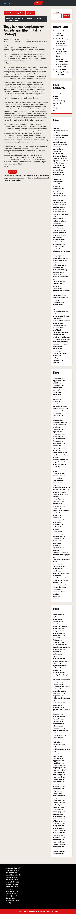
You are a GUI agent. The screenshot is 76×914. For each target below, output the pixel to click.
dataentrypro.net (58, 624)
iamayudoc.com (58, 219)
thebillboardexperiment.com (61, 321)
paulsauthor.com (58, 733)
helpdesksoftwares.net (60, 126)
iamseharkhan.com (59, 642)
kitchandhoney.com (59, 499)
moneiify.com (57, 663)
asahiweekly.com (58, 226)
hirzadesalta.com (58, 165)
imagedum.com (58, 305)
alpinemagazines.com (59, 448)
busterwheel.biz (58, 527)
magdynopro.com (58, 789)
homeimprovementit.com (60, 131)
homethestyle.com (58, 193)
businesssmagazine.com (60, 409)
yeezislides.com (57, 140)
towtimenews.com (58, 684)
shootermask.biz (58, 525)
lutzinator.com (57, 284)
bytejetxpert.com (58, 849)
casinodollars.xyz (58, 538)
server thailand (13, 873)
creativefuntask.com (59, 207)
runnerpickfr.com (58, 385)
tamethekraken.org (59, 281)
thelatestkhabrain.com (60, 645)
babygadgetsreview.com (60, 460)
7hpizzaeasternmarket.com (61, 487)
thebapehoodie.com (59, 703)
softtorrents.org (58, 267)
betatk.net (56, 594)
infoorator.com (57, 483)
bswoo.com (56, 599)
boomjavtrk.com (58, 360)
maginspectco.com (59, 851)
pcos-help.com (57, 392)
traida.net (56, 497)
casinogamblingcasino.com (61, 682)
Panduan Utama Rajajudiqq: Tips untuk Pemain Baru (62, 72)
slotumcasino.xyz (58, 534)
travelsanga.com (58, 571)
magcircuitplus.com (59, 842)
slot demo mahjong (59, 101)
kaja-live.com (57, 427)
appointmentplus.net (59, 578)
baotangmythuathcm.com (61, 689)
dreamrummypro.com (60, 626)
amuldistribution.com (59, 195)
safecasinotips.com (59, 244)
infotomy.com (57, 747)
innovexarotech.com (59, 837)
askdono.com (57, 402)
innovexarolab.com (59, 819)
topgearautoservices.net (60, 332)
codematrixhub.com (59, 800)
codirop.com (57, 397)
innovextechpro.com (59, 775)
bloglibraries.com (58, 696)
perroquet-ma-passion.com (61, 339)
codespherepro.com (59, 823)
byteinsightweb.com (59, 765)
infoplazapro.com (58, 791)
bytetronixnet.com (58, 847)
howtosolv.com (57, 504)
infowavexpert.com (59, 796)
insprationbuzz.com (59, 635)
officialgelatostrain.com (60, 311)
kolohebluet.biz (57, 522)
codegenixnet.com (58, 826)
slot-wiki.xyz (56, 545)
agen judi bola (10, 875)
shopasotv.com (57, 569)
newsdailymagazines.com (61, 135)
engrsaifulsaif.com (58, 209)
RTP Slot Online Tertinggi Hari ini (14, 13)
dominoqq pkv (57, 94)
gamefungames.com (59, 202)
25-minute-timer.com (59, 205)
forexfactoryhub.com (59, 425)
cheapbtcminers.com (59, 212)
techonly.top (57, 404)
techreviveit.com (58, 793)
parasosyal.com (58, 705)
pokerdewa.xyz (57, 543)
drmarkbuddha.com (59, 476)
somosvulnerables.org (60, 270)
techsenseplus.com (59, 803)
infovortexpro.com (58, 840)
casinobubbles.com (59, 170)
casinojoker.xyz (57, 541)
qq (54, 105)
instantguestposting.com (61, 573)
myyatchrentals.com (59, 666)
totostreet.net (57, 179)
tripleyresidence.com (59, 265)
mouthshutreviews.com (60, 163)
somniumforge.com (59, 694)
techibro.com (57, 446)
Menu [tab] (38, 3)
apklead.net (56, 363)
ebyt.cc (55, 471)
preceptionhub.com (59, 138)
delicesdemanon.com (59, 506)
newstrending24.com (59, 587)
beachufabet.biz (58, 323)
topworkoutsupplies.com (60, 161)
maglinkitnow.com (58, 763)
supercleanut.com (58, 228)
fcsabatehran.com (58, 719)
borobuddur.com (58, 198)
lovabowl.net (57, 128)
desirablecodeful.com (59, 735)
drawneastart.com (59, 240)
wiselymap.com (58, 420)
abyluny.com (57, 358)
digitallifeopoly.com (59, 168)
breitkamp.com (57, 263)
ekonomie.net (57, 576)
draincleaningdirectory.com (61, 686)
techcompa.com (58, 429)
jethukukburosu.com (59, 691)
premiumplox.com (58, 513)
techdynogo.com (58, 756)
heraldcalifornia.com (59, 233)
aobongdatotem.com (59, 142)
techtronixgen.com (59, 772)
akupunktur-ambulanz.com (61, 462)
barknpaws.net (57, 654)
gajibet (8, 903)
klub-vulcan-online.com (60, 260)
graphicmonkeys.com (59, 235)
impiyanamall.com (58, 175)
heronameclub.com (59, 740)
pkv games (30, 13)
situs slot (56, 99)
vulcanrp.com (57, 450)
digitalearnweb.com (59, 617)
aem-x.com (56, 186)
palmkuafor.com (58, 622)
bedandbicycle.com (59, 230)
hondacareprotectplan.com (61, 680)
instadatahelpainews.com (61, 344)
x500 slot (12, 884)
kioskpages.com (58, 300)
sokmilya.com (57, 356)
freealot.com (57, 223)
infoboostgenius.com (59, 805)
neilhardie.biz (57, 518)
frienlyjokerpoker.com (59, 441)
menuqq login (10, 868)
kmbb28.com (57, 351)
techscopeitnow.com (59, 844)
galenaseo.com (57, 550)
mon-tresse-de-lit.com (59, 325)
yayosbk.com (57, 515)
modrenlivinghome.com (60, 342)
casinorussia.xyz (58, 531)
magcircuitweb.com (59, 777)
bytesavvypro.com (58, 810)
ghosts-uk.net (57, 399)
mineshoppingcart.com (60, 158)
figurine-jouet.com (58, 335)
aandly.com (56, 596)
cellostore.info (57, 656)
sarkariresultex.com (59, 649)
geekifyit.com (57, 670)
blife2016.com (57, 288)
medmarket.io (57, 742)
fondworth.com (57, 640)
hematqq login (10, 882)
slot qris (11, 898)
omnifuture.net (57, 388)
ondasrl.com (57, 286)
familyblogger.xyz (58, 256)
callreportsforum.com (59, 353)
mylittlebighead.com (59, 221)
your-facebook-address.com (61, 337)
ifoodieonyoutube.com (60, 156)
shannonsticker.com (59, 633)
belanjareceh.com (58, 631)
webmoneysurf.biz (58, 520)
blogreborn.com (58, 415)
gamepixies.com (58, 237)
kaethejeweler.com (59, 314)
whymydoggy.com (58, 615)
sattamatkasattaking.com (61, 316)
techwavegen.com (58, 807)
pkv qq (13, 903)
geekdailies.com (58, 346)
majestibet (9, 901)
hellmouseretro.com (59, 717)
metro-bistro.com (58, 501)
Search (56, 12)
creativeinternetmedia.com (61, 411)
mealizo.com (57, 652)
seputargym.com (58, 172)
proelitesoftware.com (59, 249)
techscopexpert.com (59, 779)
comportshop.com (58, 564)
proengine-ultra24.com (60, 492)
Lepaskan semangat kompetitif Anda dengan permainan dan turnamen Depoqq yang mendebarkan (15, 178)
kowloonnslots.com (59, 443)
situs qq (55, 96)
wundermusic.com (58, 200)
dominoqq (9, 877)
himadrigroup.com (59, 434)
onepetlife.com (57, 319)
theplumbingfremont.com (61, 585)
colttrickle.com (57, 383)
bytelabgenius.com (59, 784)
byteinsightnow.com (59, 830)
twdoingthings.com (59, 728)
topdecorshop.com (59, 566)
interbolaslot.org (58, 619)
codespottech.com (58, 754)
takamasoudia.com (59, 726)
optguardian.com (58, 177)
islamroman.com (58, 436)
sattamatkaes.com (59, 673)
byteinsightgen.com (59, 812)
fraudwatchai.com (58, 184)
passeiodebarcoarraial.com (61, 638)
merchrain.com (57, 349)
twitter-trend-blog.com (60, 453)
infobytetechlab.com (59, 821)
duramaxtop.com (58, 724)
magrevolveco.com (59, 835)
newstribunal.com (58, 133)
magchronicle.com (58, 758)
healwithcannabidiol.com (60, 298)
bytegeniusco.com (58, 798)
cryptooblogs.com (58, 189)
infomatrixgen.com (59, 816)
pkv (54, 110)
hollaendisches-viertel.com (61, 490)
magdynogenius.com (59, 768)
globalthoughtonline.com (61, 661)
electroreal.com (58, 149)
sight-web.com (57, 432)
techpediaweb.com (58, 782)
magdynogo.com (58, 854)
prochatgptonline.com (60, 422)
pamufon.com (57, 274)
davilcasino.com (58, 182)
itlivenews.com (57, 583)
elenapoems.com (58, 714)
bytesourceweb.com (59, 828)
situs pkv (55, 108)
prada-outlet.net (58, 378)
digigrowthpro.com (59, 381)
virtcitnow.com (57, 418)
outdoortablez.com (59, 745)
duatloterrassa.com (59, 272)
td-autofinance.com (59, 439)
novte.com (56, 485)
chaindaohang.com (59, 474)
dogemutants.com (58, 721)
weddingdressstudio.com (61, 511)
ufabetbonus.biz (58, 590)
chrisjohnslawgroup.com (60, 258)
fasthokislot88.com (59, 242)
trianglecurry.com (58, 302)
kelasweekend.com (59, 592)
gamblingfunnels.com (59, 390)
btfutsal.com (57, 395)
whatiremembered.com (60, 464)
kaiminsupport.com (59, 629)
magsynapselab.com (59, 770)
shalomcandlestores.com (61, 668)
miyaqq (15, 901)
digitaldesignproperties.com (61, 647)
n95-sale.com (57, 413)
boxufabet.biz (57, 330)
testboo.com (57, 508)
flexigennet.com (58, 738)
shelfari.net (56, 529)
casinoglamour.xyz (59, 536)
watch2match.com (58, 548)
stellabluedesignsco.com (60, 731)
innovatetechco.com (59, 786)
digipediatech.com (58, 761)
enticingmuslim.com (59, 707)
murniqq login (13, 880)
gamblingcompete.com (60, 406)
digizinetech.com (58, 814)
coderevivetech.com (59, 833)
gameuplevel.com (58, 191)
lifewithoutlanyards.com (60, 494)
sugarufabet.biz (58, 328)
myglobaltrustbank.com (60, 552)
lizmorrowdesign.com (59, 295)
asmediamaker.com (59, 659)
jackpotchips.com (58, 247)
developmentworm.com (60, 580)
